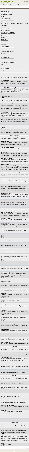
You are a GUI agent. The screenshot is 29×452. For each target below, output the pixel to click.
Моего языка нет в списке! (4, 21)
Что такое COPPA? (3, 15)
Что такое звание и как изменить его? (5, 22)
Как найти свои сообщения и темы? (5, 59)
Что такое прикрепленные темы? (4, 40)
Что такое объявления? (3, 39)
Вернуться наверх (2, 92)
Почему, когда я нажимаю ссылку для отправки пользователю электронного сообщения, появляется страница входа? (14, 23)
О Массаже (11, 4)
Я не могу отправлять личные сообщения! (5, 50)
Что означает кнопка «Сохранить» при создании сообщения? (8, 32)
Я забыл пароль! (3, 13)
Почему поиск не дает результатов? (5, 57)
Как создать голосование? (4, 27)
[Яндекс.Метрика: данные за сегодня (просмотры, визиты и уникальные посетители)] (14, 451)
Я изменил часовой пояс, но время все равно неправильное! (8, 20)
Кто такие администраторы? (4, 43)
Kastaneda (11, 444)
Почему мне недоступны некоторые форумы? (6, 29)
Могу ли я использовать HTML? (4, 36)
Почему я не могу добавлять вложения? (5, 30)
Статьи (25, 4)
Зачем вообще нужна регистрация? (5, 11)
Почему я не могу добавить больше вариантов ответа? (7, 28)
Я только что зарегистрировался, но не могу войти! (6, 14)
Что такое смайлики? (3, 37)
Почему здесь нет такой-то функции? (5, 68)
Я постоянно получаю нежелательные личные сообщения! (7, 51)
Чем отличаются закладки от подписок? (5, 61)
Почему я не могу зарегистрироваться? (5, 16)
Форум (18, 4)
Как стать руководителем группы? (5, 46)
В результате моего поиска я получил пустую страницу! (7, 58)
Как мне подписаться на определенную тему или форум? (7, 62)
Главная (4, 4)
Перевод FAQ (2, 70)
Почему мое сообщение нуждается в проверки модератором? (8, 33)
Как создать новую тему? (4, 25)
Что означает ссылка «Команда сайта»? (5, 48)
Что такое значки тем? (3, 41)
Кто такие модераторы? (3, 44)
